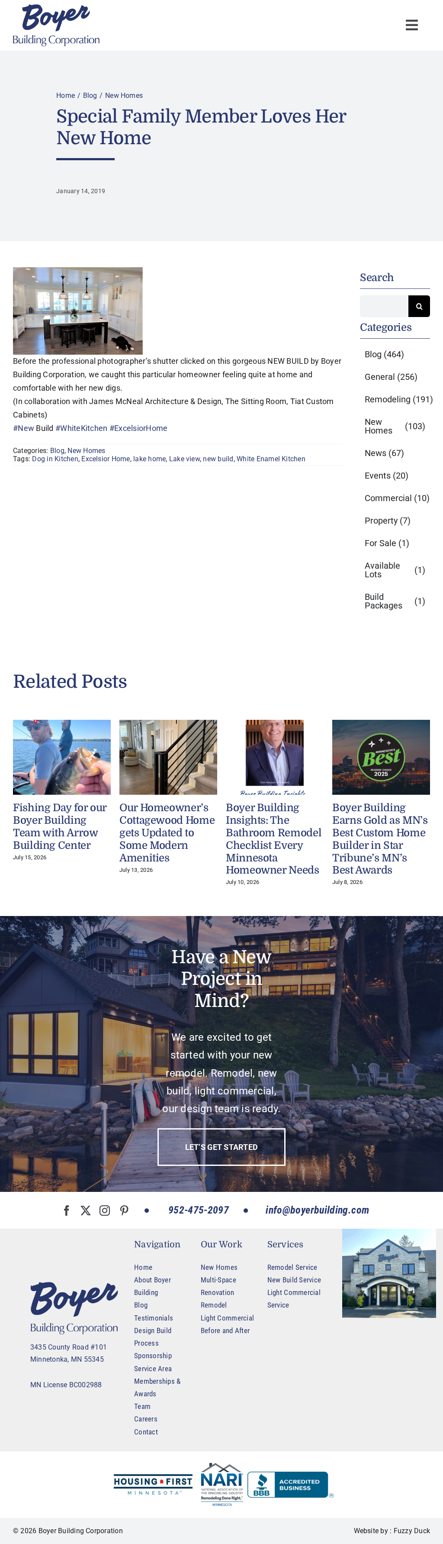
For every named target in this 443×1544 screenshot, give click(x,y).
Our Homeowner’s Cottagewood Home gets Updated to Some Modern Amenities (167, 833)
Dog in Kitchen (55, 459)
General (391, 377)
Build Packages (395, 601)
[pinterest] (124, 1210)
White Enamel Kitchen (271, 459)
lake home (149, 459)
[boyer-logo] (56, 25)
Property (388, 520)
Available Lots (395, 569)
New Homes (86, 451)
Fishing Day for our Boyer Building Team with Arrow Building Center (59, 826)
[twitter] (85, 1210)
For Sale (387, 543)
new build (218, 459)
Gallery (62, 757)
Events (386, 475)
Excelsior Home (105, 459)
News (384, 453)
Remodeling (399, 399)
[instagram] (105, 1210)
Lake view (184, 459)
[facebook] (66, 1210)
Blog (57, 451)
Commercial (397, 498)
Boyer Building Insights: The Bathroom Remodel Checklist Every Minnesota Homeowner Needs (273, 839)
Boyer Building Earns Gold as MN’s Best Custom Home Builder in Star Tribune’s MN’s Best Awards (380, 839)
